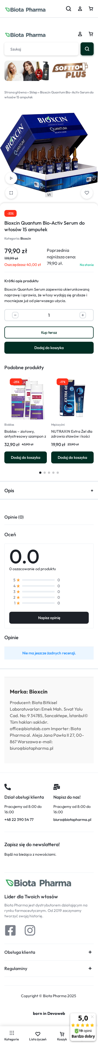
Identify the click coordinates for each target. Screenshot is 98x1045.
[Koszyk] (91, 34)
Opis (9, 490)
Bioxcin (25, 238)
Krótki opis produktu (21, 280)
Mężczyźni (58, 424)
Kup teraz (49, 332)
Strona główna (15, 92)
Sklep (33, 92)
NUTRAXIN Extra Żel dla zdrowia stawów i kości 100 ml (71, 436)
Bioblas (9, 424)
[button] (25, 457)
